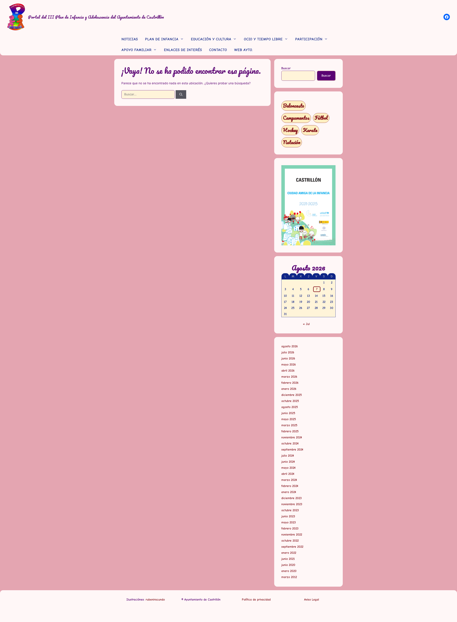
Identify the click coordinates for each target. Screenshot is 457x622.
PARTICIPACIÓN (308, 39)
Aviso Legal (311, 599)
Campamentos (296, 118)
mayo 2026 (288, 364)
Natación (291, 142)
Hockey (290, 130)
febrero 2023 (289, 528)
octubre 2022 (290, 540)
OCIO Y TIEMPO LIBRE (263, 39)
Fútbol (321, 118)
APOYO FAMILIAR (136, 50)
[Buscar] (181, 94)
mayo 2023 (288, 522)
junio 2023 (288, 516)
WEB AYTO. (243, 50)
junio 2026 (288, 358)
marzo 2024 (289, 480)
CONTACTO (218, 50)
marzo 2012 (289, 577)
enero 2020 (289, 571)
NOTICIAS (129, 39)
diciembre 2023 (291, 498)
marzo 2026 (289, 376)
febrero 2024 (289, 486)
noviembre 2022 (291, 534)
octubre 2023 (290, 510)
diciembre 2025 (291, 395)
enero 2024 (288, 492)
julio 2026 (287, 352)
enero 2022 (288, 552)
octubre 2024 (289, 443)
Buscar (286, 68)
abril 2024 (287, 474)
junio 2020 (288, 565)
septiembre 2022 (292, 546)
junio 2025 (288, 413)
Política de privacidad (256, 599)
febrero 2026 (289, 382)
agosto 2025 (289, 407)
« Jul (306, 324)
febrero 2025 (290, 431)
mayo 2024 (288, 467)
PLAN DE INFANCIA (161, 39)
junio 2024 (288, 461)
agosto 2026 (289, 346)
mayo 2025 (288, 419)
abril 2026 (288, 370)
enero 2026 (288, 389)
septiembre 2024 (292, 449)
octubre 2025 (290, 401)
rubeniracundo (155, 599)
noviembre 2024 (291, 437)
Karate (310, 130)
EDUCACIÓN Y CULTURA (211, 39)
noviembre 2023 (291, 504)
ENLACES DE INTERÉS (183, 50)
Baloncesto (293, 106)
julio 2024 (287, 455)
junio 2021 (288, 559)
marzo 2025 (289, 425)
